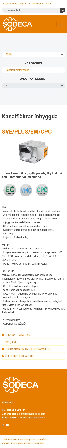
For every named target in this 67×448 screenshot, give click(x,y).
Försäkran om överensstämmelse (28, 349)
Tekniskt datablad (17, 334)
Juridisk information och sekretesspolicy (23, 443)
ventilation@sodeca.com (31, 417)
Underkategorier (33, 79)
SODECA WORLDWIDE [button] (13, 3)
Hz (34, 48)
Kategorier (34, 63)
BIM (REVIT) (11, 342)
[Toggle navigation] (60, 24)
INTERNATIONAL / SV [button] (39, 3)
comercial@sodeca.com (32, 413)
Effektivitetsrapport (20, 356)
